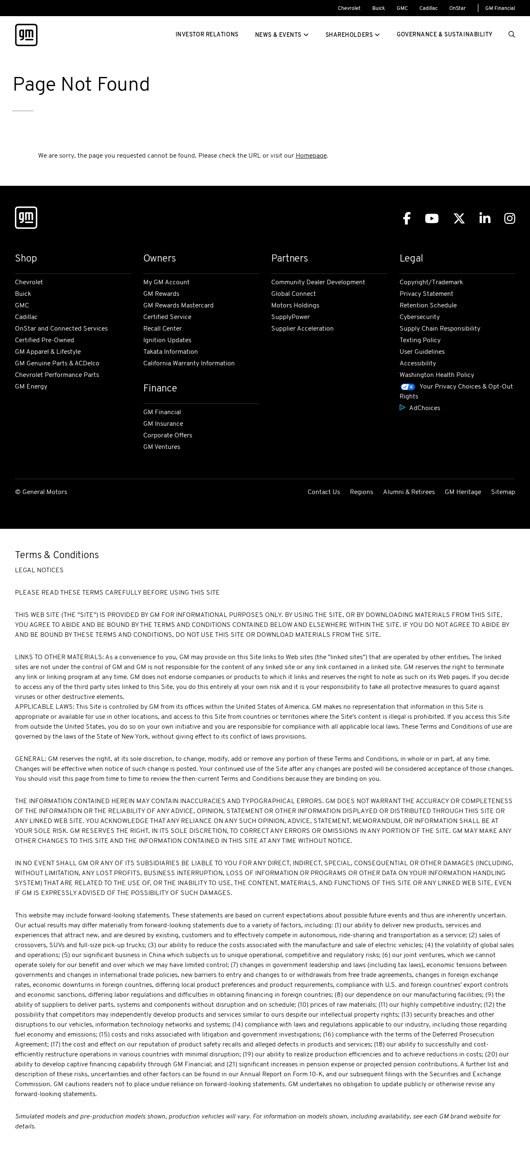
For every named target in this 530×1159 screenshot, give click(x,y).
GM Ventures (161, 447)
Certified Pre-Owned (44, 340)
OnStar (457, 8)
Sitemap (503, 492)
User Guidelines (422, 352)
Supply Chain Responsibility (440, 329)
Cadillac (428, 8)
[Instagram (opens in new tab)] (509, 218)
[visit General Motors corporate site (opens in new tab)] (26, 219)
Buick (378, 8)
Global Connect (293, 294)
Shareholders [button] (349, 35)
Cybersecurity (420, 317)
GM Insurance (163, 424)
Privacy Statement (426, 294)
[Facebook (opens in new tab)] (407, 218)
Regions (361, 492)
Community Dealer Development (318, 282)
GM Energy (31, 387)
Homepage (311, 156)
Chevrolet (349, 8)
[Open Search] (511, 35)
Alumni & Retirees (409, 492)
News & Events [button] (278, 35)
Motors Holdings (295, 305)
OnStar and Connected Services (61, 329)
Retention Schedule (428, 305)
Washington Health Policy (437, 375)
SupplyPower (290, 317)
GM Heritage (463, 492)
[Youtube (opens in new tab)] (432, 218)
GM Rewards (161, 294)
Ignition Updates (167, 340)
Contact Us (324, 492)
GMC (402, 8)
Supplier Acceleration (302, 329)
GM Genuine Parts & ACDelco (57, 363)
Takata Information (170, 352)
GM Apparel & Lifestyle (48, 352)
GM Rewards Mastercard (178, 305)
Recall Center (162, 329)
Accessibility (418, 363)
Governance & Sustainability (445, 35)
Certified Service (167, 317)
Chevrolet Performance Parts (57, 375)
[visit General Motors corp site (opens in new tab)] (26, 35)
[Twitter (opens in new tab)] (459, 218)
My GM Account (166, 282)
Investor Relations (207, 35)
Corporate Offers (167, 435)
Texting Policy (420, 340)
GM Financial (500, 8)
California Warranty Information (189, 363)
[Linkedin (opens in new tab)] (484, 218)
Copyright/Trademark (431, 282)
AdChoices (424, 408)
